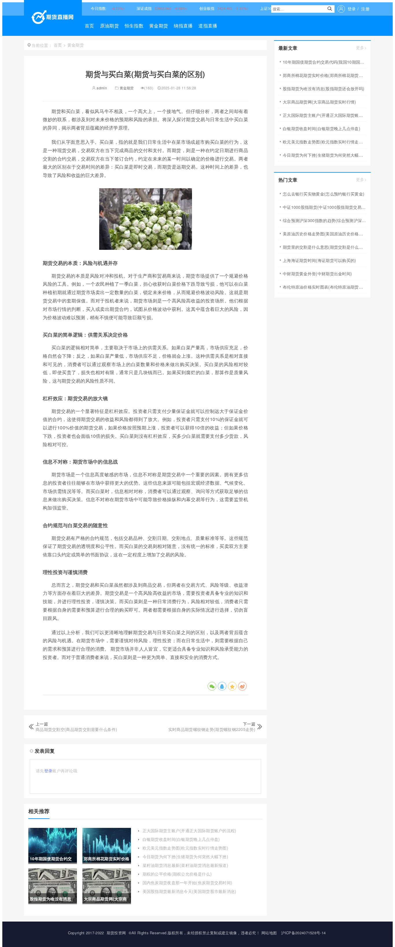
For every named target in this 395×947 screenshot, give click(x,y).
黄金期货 (158, 25)
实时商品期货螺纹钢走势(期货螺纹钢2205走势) (211, 729)
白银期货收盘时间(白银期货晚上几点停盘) (181, 839)
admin (101, 87)
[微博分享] (242, 686)
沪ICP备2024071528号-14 (303, 932)
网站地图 (269, 932)
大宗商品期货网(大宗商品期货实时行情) (319, 102)
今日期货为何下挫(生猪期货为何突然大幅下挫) (185, 856)
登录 (352, 9)
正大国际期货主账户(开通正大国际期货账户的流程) (190, 830)
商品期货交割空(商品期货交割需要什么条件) (76, 729)
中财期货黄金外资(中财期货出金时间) (317, 273)
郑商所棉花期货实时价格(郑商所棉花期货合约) (324, 75)
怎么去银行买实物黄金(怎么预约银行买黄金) (323, 194)
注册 (365, 9)
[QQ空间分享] (232, 686)
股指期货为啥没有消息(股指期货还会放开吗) (323, 88)
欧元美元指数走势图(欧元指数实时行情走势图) (185, 848)
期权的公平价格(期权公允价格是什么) (177, 874)
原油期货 (109, 25)
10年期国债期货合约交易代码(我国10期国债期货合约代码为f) (324, 62)
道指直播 (207, 25)
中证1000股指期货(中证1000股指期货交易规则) (324, 207)
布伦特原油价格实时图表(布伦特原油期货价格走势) (324, 287)
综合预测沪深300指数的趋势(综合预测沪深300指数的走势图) (324, 220)
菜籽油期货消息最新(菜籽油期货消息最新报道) (185, 865)
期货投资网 (116, 932)
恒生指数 (134, 25)
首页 (89, 25)
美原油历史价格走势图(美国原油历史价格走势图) (324, 234)
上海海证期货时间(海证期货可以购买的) (319, 260)
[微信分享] (212, 686)
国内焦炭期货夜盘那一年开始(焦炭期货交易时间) (187, 882)
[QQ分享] (222, 686)
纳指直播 (183, 25)
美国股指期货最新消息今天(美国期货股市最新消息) (190, 891)
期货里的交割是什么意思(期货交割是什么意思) (324, 247)
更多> (361, 47)
